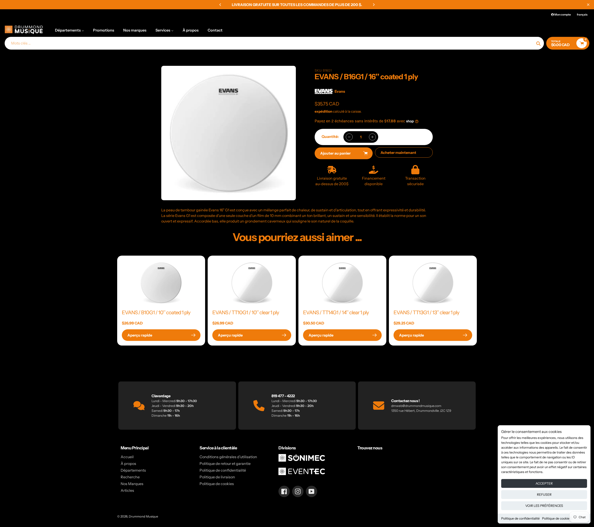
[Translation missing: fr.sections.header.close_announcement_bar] (588, 4)
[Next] (373, 4)
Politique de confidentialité (520, 518)
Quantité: (330, 136)
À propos (128, 463)
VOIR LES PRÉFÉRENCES (544, 506)
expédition (324, 111)
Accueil (127, 456)
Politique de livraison (217, 477)
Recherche (130, 477)
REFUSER (544, 494)
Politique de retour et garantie (225, 463)
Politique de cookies (556, 518)
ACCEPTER (544, 483)
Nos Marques (132, 483)
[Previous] (220, 4)
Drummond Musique (143, 516)
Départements (133, 470)
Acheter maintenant (398, 152)
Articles (127, 490)
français (582, 14)
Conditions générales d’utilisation (228, 456)
